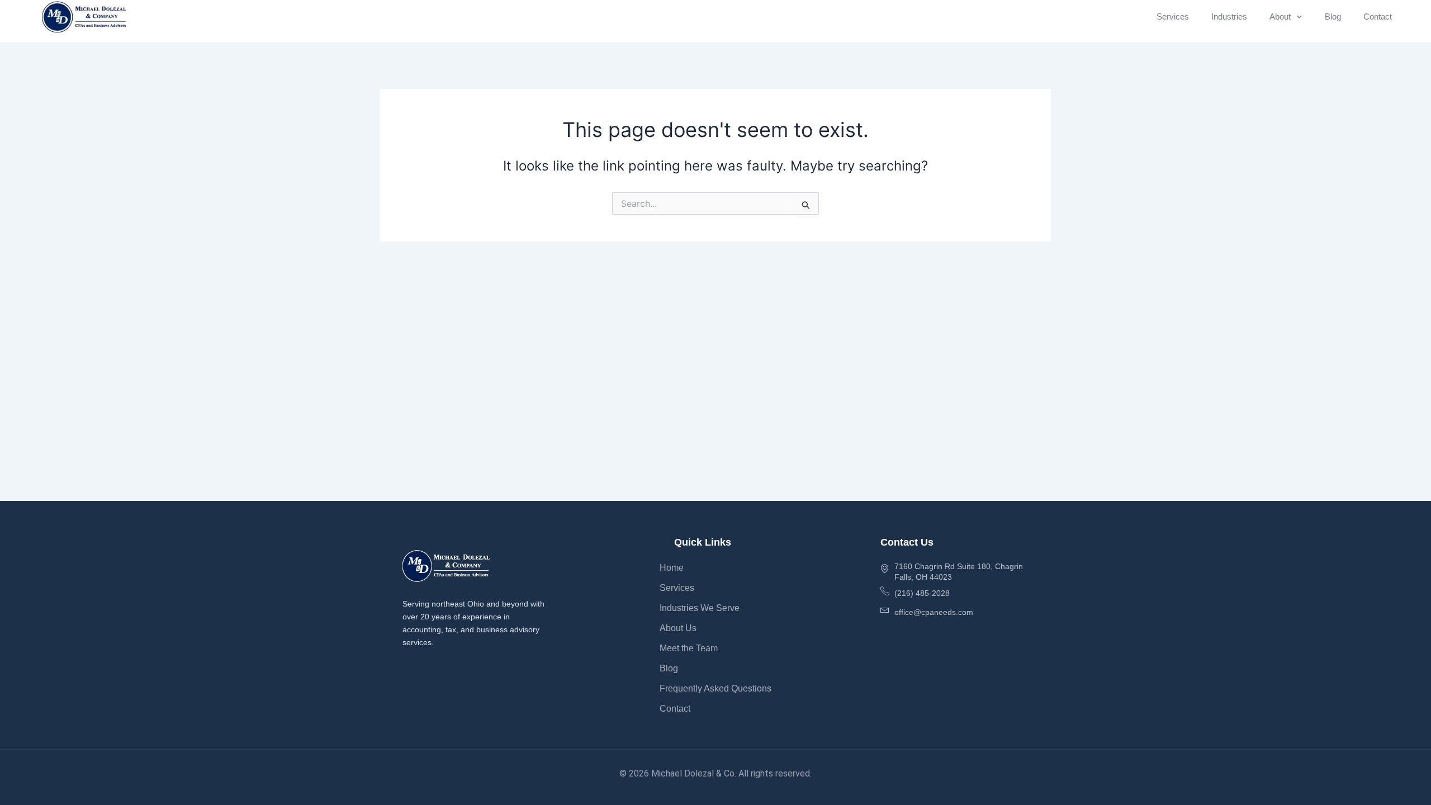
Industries (1229, 16)
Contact (1377, 16)
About (1280, 16)
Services (1173, 16)
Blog (1333, 16)
